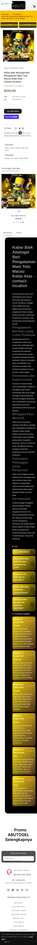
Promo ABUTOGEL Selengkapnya (18, 835)
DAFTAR (28, 25)
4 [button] (20, 222)
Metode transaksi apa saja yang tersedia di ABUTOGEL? (20, 604)
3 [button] (18, 222)
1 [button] (14, 222)
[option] (18, 199)
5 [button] (22, 222)
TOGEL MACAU (18, 926)
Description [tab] (7, 233)
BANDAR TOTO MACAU (18, 930)
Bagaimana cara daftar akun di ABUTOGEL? (20, 577)
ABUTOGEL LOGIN (18, 911)
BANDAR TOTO (18, 918)
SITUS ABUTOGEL (18, 907)
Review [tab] (19, 233)
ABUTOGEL (5, 14)
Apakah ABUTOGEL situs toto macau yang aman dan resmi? (21, 563)
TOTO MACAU (17, 14)
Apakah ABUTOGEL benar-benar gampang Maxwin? (21, 590)
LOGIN (9, 25)
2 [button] (16, 222)
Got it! (7, 942)
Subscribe (28, 859)
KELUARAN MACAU (18, 216)
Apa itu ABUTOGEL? (22, 552)
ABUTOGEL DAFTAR (18, 914)
